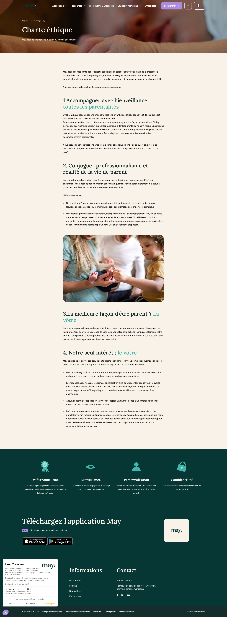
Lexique (73, 585)
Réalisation (196, 611)
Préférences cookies (126, 611)
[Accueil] (30, 6)
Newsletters (75, 591)
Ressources (75, 580)
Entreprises (75, 596)
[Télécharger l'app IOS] (34, 541)
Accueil (25, 21)
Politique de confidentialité (52, 611)
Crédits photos (110, 611)
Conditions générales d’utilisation (77, 611)
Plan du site (97, 611)
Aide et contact (124, 580)
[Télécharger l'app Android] (60, 541)
